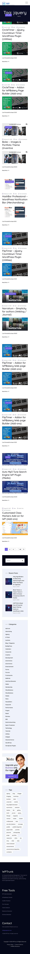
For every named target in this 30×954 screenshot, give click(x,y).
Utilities (8, 15)
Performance (9, 707)
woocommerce (10, 846)
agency (8, 793)
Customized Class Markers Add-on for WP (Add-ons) (13, 515)
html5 (7, 813)
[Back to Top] (27, 951)
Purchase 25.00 (13, 497)
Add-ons (8, 72)
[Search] (23, 560)
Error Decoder (5, 904)
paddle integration (17, 827)
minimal (8, 818)
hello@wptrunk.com (7, 930)
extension (17, 807)
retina (15, 838)
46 (20, 549)
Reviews (7, 716)
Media (7, 457)
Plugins (7, 710)
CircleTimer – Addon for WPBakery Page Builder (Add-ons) (13, 90)
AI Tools (7, 637)
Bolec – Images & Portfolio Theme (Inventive (11, 144)
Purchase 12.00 (13, 112)
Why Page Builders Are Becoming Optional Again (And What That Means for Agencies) (18, 580)
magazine (15, 815)
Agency (7, 634)
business (8, 799)
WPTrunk (15, 941)
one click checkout (10, 824)
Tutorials (7, 731)
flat (13, 810)
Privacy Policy (10, 944)
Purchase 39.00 (13, 167)
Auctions (7, 640)
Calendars (8, 649)
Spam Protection (10, 725)
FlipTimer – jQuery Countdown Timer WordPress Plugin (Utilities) (12, 255)
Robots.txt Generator (7, 911)
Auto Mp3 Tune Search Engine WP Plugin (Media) (14, 474)
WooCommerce (9, 740)
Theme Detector (6, 907)
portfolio (14, 835)
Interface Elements (10, 681)
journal (13, 813)
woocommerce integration (12, 849)
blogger (19, 793)
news (17, 821)
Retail (7, 713)
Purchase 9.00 (12, 221)
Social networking (10, 722)
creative (16, 802)
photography (16, 832)
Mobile (7, 696)
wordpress (9, 852)
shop (7, 841)
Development (9, 658)
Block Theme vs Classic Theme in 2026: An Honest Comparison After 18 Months (18, 594)
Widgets (7, 737)
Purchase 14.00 (13, 58)
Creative (8, 127)
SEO (6, 719)
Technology (8, 728)
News (6, 699)
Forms (7, 669)
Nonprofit (8, 704)
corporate (8, 802)
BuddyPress (8, 646)
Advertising (9, 181)
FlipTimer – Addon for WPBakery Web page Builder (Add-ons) (14, 365)
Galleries (7, 678)
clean (14, 799)
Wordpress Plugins (10, 745)
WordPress (8, 742)
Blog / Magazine (10, 293)
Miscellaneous (9, 690)
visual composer (10, 843)
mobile (14, 818)
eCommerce (8, 660)
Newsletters (8, 701)
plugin (7, 835)
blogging (8, 796)
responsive (9, 838)
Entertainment (9, 666)
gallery (19, 810)
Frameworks (8, 675)
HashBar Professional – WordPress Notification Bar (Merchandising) (15, 199)
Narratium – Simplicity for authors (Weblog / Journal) (14, 311)
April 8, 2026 (16, 600)
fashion (8, 810)
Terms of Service (19, 944)
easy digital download (11, 804)
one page (20, 824)
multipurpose (9, 821)
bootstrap (15, 796)
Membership (8, 687)
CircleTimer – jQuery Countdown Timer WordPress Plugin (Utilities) (13, 34)
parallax (17, 829)
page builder (9, 829)
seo (21, 838)
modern (21, 818)
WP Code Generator (7, 894)
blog (14, 793)
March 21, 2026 (16, 613)
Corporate (8, 652)
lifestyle (8, 815)
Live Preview (5, 58)
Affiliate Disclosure (15, 946)
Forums (7, 672)
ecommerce (9, 807)
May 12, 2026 (16, 586)
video (18, 841)
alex (14, 27)
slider (13, 841)
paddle (8, 827)
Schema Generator (6, 914)
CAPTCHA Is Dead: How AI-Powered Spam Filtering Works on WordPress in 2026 (18, 607)
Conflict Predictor (6, 900)
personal (8, 832)
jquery (19, 813)
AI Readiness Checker (7, 897)
